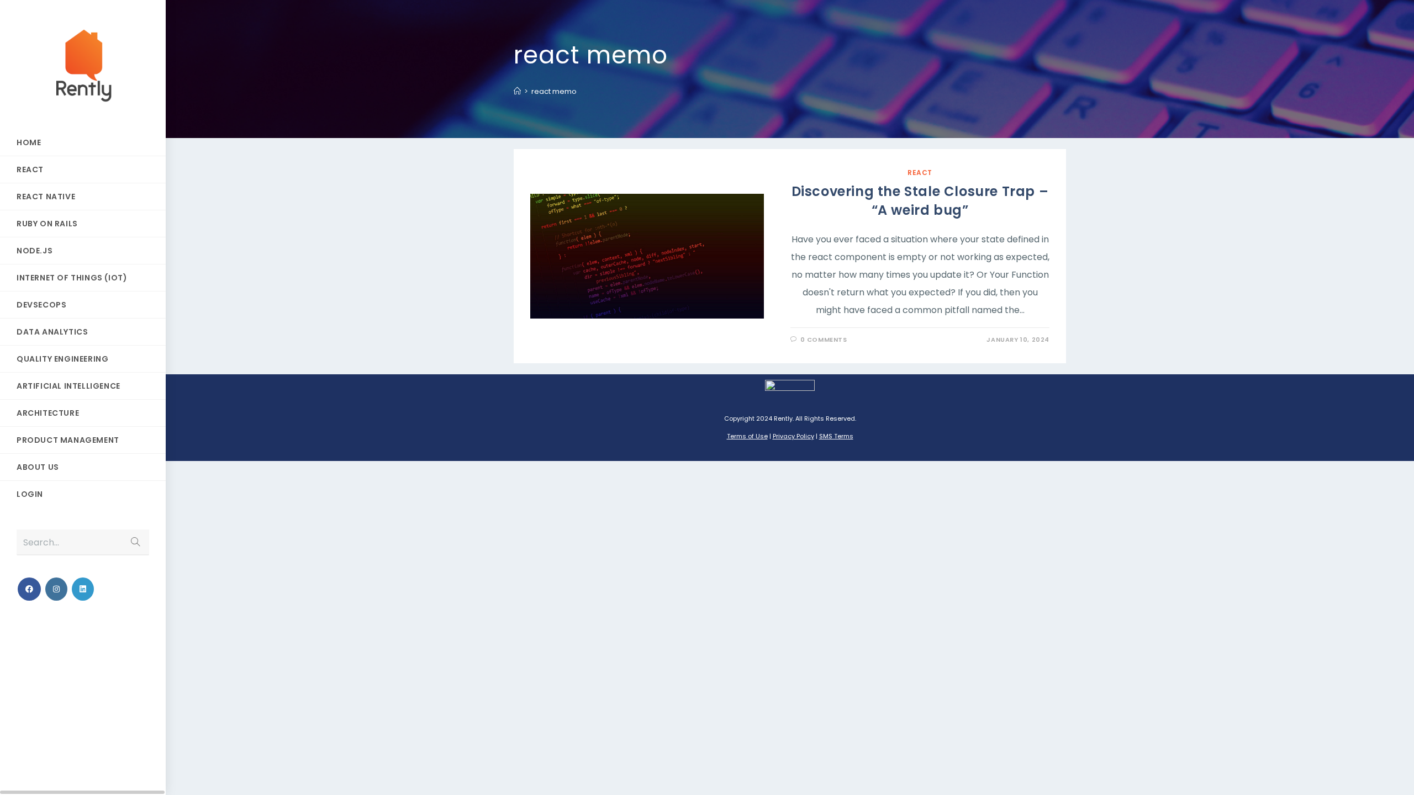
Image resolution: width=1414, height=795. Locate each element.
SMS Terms (836, 436)
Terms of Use (747, 436)
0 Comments (823, 339)
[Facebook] (29, 589)
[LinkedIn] (83, 589)
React (920, 172)
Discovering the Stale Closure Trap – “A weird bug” (920, 200)
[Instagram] (56, 589)
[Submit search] (135, 542)
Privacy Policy (793, 436)
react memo (554, 91)
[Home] (517, 91)
